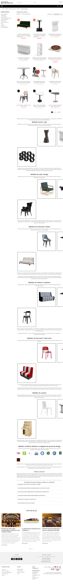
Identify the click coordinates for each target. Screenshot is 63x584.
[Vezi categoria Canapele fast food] (27, 373)
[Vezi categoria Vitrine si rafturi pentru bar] (27, 156)
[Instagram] (21, 559)
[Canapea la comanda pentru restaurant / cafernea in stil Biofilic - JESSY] (23, 25)
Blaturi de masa (4, 26)
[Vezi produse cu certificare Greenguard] (24, 454)
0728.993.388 (47, 558)
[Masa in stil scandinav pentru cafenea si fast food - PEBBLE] (39, 96)
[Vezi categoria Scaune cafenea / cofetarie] (27, 317)
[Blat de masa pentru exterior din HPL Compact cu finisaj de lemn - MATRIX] (55, 49)
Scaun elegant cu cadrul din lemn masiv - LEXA (24, 106)
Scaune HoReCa (4, 16)
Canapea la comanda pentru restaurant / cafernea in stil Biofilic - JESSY (23, 35)
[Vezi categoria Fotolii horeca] (46, 189)
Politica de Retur (20, 570)
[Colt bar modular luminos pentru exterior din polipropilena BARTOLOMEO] (55, 25)
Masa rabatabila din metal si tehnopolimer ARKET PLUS (39, 82)
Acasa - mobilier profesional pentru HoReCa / (11, 8)
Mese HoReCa (3, 15)
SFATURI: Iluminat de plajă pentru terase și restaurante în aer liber (51, 529)
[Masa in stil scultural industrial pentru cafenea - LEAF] (55, 96)
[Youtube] (14, 559)
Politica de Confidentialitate (7, 572)
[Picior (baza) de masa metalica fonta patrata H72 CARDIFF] (39, 25)
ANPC (18, 573)
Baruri (2, 23)
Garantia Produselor (21, 572)
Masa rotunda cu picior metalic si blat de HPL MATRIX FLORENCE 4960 (24, 82)
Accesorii (2, 24)
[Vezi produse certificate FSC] (60, 454)
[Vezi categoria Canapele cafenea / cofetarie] (46, 297)
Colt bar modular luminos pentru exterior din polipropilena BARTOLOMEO (55, 35)
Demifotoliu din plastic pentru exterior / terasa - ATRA (55, 82)
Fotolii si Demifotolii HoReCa (6, 18)
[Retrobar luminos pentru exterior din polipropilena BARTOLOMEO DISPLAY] (39, 49)
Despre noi (4, 569)
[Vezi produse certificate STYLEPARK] (48, 454)
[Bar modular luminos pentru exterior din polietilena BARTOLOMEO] (23, 49)
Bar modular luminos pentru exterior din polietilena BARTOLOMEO (24, 58)
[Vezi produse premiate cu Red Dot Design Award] (30, 453)
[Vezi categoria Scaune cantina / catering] (46, 408)
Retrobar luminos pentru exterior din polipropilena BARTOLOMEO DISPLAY (39, 58)
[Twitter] (17, 559)
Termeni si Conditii (5, 570)
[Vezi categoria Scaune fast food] (46, 352)
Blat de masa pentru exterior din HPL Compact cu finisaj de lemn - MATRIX (55, 58)
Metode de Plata (20, 569)
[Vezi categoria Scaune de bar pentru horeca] (46, 136)
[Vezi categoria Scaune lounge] (27, 209)
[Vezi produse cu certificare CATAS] (18, 453)
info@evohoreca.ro (47, 561)
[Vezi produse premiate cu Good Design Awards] (18, 460)
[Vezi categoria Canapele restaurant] (27, 261)
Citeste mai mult (4, 544)
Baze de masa (3, 20)
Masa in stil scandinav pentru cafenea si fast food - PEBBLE (39, 106)
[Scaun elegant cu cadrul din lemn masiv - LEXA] (23, 96)
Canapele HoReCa (4, 14)
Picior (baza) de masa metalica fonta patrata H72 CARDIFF (39, 35)
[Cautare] (35, 2)
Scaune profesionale (4, 27)
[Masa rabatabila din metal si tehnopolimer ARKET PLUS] (39, 73)
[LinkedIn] (19, 559)
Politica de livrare (5, 573)
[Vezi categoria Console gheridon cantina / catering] (27, 428)
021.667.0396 (47, 560)
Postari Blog (31, 511)
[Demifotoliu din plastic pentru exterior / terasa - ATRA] (55, 73)
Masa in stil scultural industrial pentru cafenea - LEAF (55, 106)
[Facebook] (12, 559)
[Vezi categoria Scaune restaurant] (46, 241)
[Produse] (2, 6)
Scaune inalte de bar (4, 22)
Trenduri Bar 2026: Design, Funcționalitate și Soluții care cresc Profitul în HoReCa (11, 530)
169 (58, 112)
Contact (3, 575)
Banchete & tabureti (4, 19)
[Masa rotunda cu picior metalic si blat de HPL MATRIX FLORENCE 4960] (23, 73)
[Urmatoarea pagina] (60, 112)
